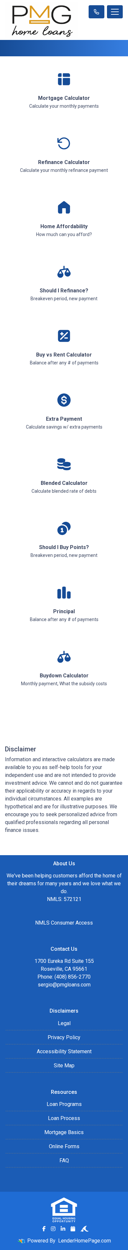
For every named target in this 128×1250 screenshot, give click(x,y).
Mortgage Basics (64, 1132)
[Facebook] (44, 1229)
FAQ (64, 1160)
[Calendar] (73, 1229)
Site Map (64, 1065)
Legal (64, 1023)
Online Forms (64, 1146)
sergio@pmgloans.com (64, 985)
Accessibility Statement (64, 1051)
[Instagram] (53, 1229)
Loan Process (64, 1118)
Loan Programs (64, 1104)
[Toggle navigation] (115, 11)
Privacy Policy (64, 1037)
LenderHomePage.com (84, 1241)
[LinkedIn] (63, 1229)
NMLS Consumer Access (64, 923)
